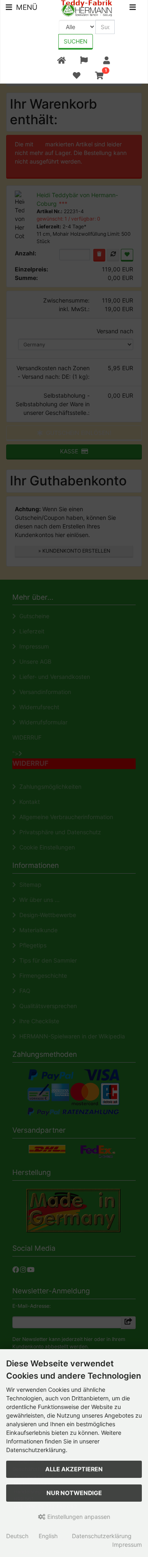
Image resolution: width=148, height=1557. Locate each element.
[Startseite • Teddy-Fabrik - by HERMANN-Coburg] (86, 7)
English (48, 1535)
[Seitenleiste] (132, 8)
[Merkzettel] (76, 75)
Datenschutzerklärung (102, 1535)
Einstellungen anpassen (78, 1516)
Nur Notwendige (74, 1492)
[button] (83, 60)
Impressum (127, 1544)
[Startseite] (61, 60)
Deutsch (17, 1535)
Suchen (76, 41)
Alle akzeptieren (74, 1469)
